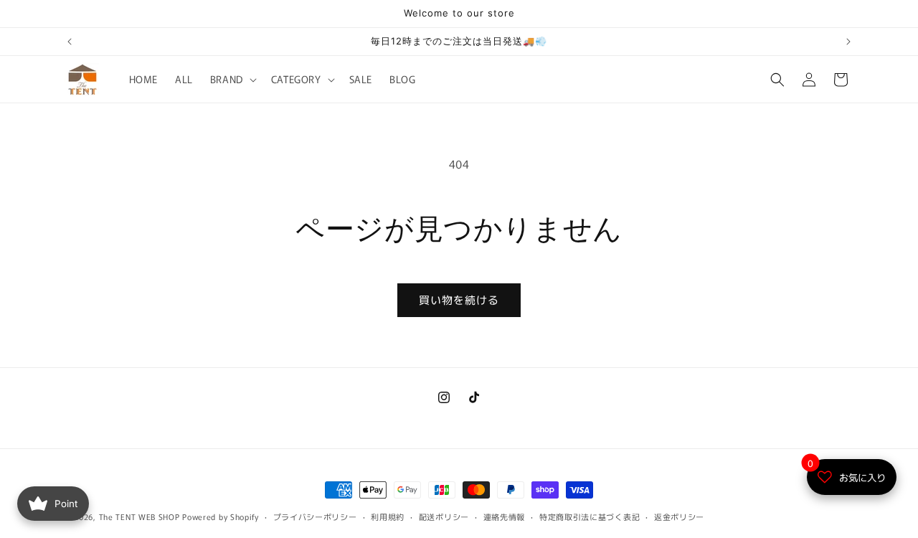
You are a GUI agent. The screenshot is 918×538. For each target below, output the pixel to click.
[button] (232, 79)
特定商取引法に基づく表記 (589, 516)
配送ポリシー (444, 516)
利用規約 (387, 516)
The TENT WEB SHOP (139, 516)
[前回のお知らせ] (69, 41)
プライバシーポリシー (315, 516)
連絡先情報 (504, 516)
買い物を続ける (459, 299)
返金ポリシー (679, 516)
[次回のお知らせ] (848, 41)
